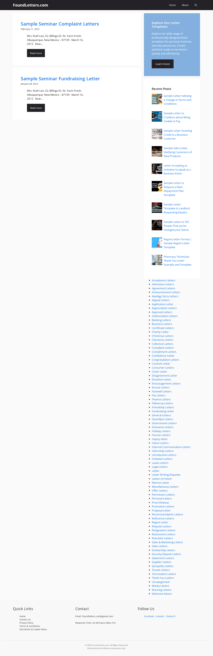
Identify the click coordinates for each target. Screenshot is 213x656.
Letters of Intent (162, 478)
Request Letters (161, 526)
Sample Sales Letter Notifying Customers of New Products (178, 152)
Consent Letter (161, 363)
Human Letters (161, 435)
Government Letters (164, 423)
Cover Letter (159, 371)
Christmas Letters (163, 336)
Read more (36, 53)
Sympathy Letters (162, 566)
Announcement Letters (166, 292)
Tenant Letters (161, 570)
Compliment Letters (164, 352)
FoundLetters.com (30, 5)
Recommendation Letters (167, 514)
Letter (155, 471)
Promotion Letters (163, 506)
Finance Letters (161, 399)
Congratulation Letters (165, 359)
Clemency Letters (162, 340)
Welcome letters (162, 593)
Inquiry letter (160, 439)
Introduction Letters (164, 455)
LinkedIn (159, 616)
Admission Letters (163, 284)
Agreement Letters (163, 288)
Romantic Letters (162, 538)
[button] (195, 5)
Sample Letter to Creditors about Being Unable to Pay (177, 117)
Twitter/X (170, 616)
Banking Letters (161, 320)
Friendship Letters (163, 407)
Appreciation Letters (164, 308)
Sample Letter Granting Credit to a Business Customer (178, 134)
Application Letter (162, 304)
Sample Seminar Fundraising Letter (60, 78)
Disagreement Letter (164, 375)
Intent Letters (160, 443)
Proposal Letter (161, 510)
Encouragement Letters (166, 383)
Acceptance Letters (163, 280)
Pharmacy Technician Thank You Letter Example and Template (177, 260)
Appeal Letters (161, 300)
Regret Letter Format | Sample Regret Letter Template (178, 243)
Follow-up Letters (162, 403)
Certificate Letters (163, 328)
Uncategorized (160, 582)
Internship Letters (163, 451)
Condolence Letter (163, 355)
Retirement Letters (163, 534)
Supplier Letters (161, 562)
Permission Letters (163, 494)
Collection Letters (162, 344)
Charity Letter (160, 332)
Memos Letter (160, 482)
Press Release (160, 502)
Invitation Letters (162, 459)
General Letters (161, 415)
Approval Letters (162, 312)
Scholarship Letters (163, 550)
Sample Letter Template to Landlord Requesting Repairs (177, 208)
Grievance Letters (162, 427)
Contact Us (25, 619)
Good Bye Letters (162, 419)
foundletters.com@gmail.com (97, 616)
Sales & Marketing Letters (167, 542)
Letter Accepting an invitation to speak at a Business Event (177, 169)
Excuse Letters (161, 387)
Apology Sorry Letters (165, 296)
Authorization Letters (165, 316)
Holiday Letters (161, 431)
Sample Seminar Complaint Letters (60, 24)
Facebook (149, 616)
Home (172, 5)
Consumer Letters (163, 367)
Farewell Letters (162, 391)
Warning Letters (161, 590)
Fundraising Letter (163, 411)
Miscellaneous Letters (165, 486)
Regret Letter (160, 522)
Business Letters (162, 324)
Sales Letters (159, 546)
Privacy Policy (26, 622)
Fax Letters (158, 395)
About (185, 5)
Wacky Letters (160, 586)
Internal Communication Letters (171, 447)
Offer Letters (160, 490)
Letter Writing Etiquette (166, 474)
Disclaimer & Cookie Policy (33, 629)
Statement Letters (163, 558)
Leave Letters (160, 463)
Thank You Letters (163, 578)
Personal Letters (162, 498)
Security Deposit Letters (166, 554)
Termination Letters (164, 574)
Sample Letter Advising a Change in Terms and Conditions (177, 99)
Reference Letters (163, 518)
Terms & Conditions (29, 626)
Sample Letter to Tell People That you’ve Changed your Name (176, 226)
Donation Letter (161, 379)
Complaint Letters (163, 347)
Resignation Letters (163, 530)
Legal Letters (160, 467)
